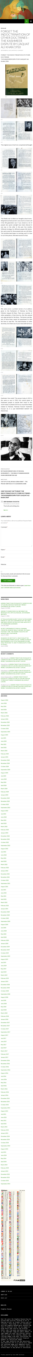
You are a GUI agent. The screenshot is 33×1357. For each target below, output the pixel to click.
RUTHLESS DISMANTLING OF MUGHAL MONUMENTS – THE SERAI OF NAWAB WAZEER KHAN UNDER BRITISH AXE (15, 472)
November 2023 (5, 801)
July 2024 (3, 776)
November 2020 (5, 915)
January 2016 (4, 1095)
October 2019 (5, 953)
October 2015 (5, 1104)
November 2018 (5, 987)
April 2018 (4, 1010)
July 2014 (3, 1152)
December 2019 (5, 946)
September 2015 (5, 1108)
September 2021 (5, 883)
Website (3, 564)
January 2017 (4, 1057)
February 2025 (5, 754)
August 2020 (4, 924)
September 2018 (5, 994)
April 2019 (4, 972)
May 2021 (3, 896)
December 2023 (5, 798)
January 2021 (4, 908)
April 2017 (4, 1048)
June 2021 (4, 893)
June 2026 (4, 703)
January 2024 (4, 795)
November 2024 (5, 763)
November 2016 (5, 1063)
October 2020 (5, 918)
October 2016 (5, 1066)
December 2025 (5, 722)
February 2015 (5, 1130)
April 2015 (4, 1123)
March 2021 (4, 902)
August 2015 (4, 1111)
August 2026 (4, 700)
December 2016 (5, 1060)
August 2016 (4, 1073)
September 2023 (5, 807)
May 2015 (3, 1120)
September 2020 (5, 921)
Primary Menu (31, 21)
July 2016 (3, 1076)
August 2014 (4, 1149)
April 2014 (4, 1161)
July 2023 (3, 814)
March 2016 (4, 1089)
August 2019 (4, 959)
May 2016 (3, 1082)
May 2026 (3, 706)
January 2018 (4, 1019)
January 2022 (4, 871)
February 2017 (5, 1054)
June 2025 (4, 741)
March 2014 (4, 1164)
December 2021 (5, 874)
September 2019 (5, 956)
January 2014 (4, 1171)
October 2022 (5, 842)
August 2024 (4, 773)
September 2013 (5, 1183)
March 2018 (4, 1013)
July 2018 (3, 1000)
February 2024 (5, 791)
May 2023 (3, 820)
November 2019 (5, 950)
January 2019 (4, 981)
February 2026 (5, 716)
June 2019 (4, 965)
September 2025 (5, 731)
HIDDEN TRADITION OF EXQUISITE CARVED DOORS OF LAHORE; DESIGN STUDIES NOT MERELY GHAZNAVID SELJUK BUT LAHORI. (16, 605)
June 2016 (4, 1079)
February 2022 (5, 867)
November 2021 (5, 877)
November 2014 (5, 1139)
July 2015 (3, 1114)
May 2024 (3, 782)
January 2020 (4, 943)
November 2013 (5, 1177)
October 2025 (5, 728)
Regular (3, 28)
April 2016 (4, 1085)
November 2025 (5, 725)
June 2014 (4, 1155)
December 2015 (5, 1098)
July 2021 (3, 889)
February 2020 (5, 940)
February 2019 (5, 978)
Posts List (4, 1298)
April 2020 (4, 937)
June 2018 (4, 1003)
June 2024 (4, 779)
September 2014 (5, 1146)
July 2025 (3, 738)
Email (3, 557)
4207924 (14, 50)
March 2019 (4, 975)
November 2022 (5, 839)
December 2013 (5, 1174)
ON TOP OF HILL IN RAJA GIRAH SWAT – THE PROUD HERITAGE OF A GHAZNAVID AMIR (14, 481)
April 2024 (4, 785)
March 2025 (4, 750)
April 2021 (4, 899)
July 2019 (3, 962)
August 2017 (4, 1035)
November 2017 (5, 1025)
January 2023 (4, 833)
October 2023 (5, 804)
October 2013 (5, 1180)
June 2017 (4, 1041)
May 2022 (3, 858)
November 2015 (5, 1101)
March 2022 (4, 864)
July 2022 (3, 852)
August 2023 (4, 810)
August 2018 (4, 997)
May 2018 (3, 1006)
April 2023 (4, 823)
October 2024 (5, 766)
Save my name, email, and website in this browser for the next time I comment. (15, 575)
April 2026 (4, 709)
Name (3, 549)
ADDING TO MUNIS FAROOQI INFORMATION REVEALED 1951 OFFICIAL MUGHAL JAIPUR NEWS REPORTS (15, 612)
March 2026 (4, 712)
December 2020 (5, 912)
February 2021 (5, 905)
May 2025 (3, 744)
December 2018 (5, 984)
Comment (4, 527)
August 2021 (4, 886)
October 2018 (5, 991)
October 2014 (5, 1142)
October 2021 (5, 880)
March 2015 (4, 1127)
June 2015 (4, 1117)
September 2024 (5, 769)
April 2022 (4, 861)
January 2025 (4, 757)
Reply (6, 510)
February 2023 (5, 829)
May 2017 (3, 1044)
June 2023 (4, 817)
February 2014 (5, 1168)
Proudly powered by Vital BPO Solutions (12, 1354)
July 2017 (3, 1038)
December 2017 (5, 1022)
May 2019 (3, 968)
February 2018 (5, 1016)
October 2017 (5, 1029)
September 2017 (5, 1032)
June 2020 (4, 931)
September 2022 (5, 845)
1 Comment (20, 50)
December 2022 (5, 836)
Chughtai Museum (6, 1309)
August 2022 (4, 848)
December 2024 (5, 760)
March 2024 (4, 788)
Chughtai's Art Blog (8, 21)
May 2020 (3, 934)
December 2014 (5, 1136)
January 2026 (4, 719)
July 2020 (3, 927)
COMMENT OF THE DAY (6, 1291)
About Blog (4, 1294)
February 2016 (5, 1092)
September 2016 (5, 1070)
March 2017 (4, 1051)
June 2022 (4, 855)
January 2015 (4, 1133)
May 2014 (3, 1158)
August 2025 (4, 735)
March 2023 (4, 826)
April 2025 (4, 747)
